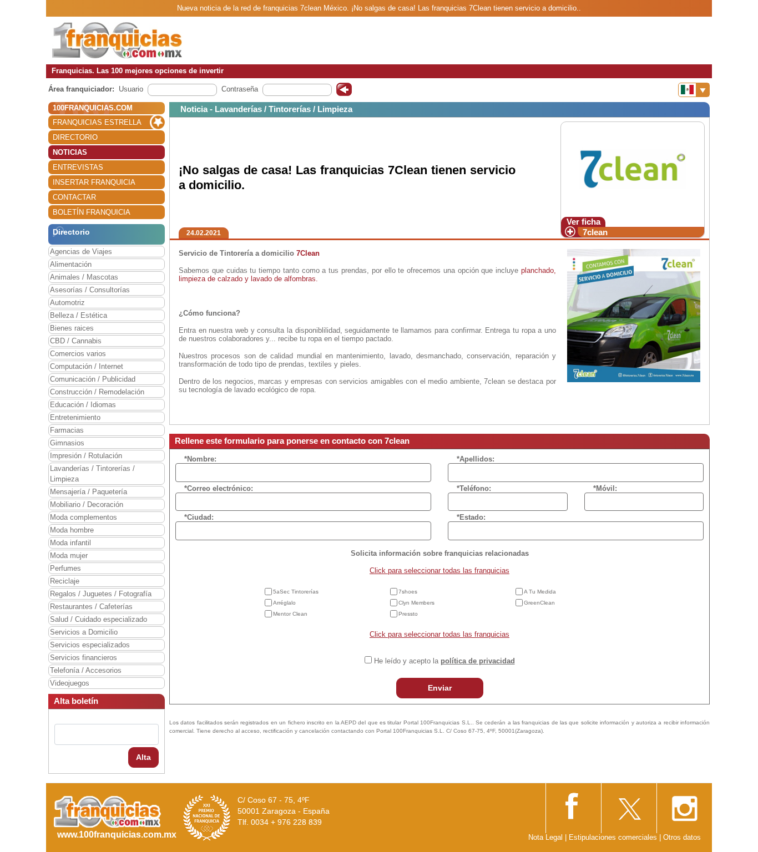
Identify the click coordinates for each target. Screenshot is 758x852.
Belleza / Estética (78, 315)
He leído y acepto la (444, 661)
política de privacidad (478, 661)
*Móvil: (605, 488)
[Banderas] (694, 90)
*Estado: (471, 517)
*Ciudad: (199, 517)
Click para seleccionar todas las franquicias (439, 570)
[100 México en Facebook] (573, 804)
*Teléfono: (474, 488)
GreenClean (539, 603)
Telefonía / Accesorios (86, 670)
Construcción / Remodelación (97, 392)
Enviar (440, 687)
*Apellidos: (475, 459)
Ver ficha (583, 221)
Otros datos (682, 837)
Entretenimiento (75, 417)
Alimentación (71, 264)
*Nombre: (200, 459)
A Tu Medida (540, 592)
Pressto (408, 614)
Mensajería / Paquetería (88, 492)
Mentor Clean (290, 614)
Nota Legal (545, 837)
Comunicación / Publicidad (92, 379)
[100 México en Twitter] (629, 805)
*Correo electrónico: (218, 488)
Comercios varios (78, 353)
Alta (143, 757)
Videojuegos (69, 683)
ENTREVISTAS (78, 167)
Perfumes (65, 568)
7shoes (407, 592)
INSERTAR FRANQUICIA (94, 182)
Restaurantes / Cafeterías (91, 606)
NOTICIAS (70, 152)
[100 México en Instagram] (684, 805)
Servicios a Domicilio (84, 632)
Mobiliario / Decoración (86, 504)
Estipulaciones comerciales (614, 837)
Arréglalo (284, 603)
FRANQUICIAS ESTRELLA (97, 122)
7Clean (308, 253)
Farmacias (67, 430)
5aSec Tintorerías (296, 592)
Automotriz (67, 302)
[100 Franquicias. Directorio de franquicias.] (117, 40)
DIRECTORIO (75, 137)
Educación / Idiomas (83, 404)
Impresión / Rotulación (86, 456)
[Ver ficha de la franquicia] (632, 169)
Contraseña (239, 89)
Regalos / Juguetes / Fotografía (100, 594)
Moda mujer (69, 555)
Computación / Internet (86, 366)
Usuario (131, 89)
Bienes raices (72, 328)
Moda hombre (72, 530)
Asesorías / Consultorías (90, 290)
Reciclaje (64, 581)
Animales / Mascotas (84, 277)
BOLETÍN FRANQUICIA (91, 212)
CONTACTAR (74, 197)
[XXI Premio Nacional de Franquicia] (206, 817)
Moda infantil (70, 543)
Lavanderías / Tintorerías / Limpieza (92, 473)
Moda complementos (83, 517)
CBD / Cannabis (76, 341)
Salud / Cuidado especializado (98, 619)
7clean (595, 232)
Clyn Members (416, 603)
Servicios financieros (83, 657)
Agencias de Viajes (81, 251)
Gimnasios (67, 443)
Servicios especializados (90, 645)
